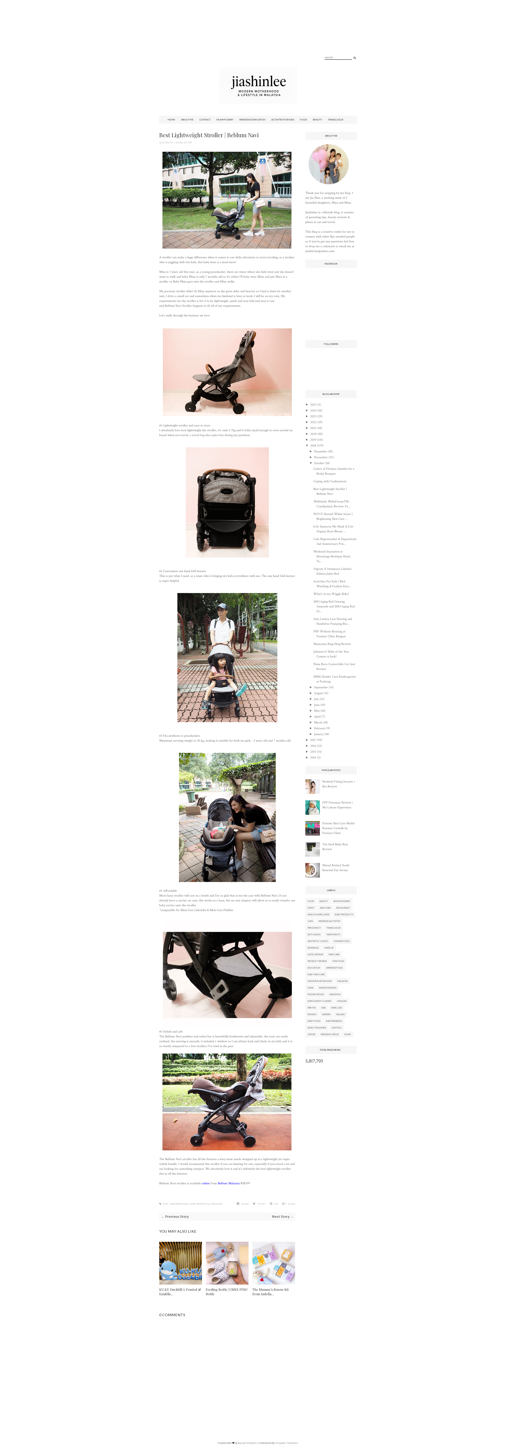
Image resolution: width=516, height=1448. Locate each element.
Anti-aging (314, 934)
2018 (313, 446)
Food (303, 119)
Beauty (317, 119)
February (320, 728)
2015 (313, 752)
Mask (311, 987)
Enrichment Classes (319, 1001)
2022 (313, 422)
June (317, 705)
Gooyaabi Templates (286, 1442)
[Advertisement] (258, 38)
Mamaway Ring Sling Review (332, 644)
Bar (323, 1007)
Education (314, 967)
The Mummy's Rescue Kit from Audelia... (270, 1291)
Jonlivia (341, 1001)
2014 (313, 757)
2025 (313, 405)
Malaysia (342, 981)
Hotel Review (315, 954)
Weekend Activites (329, 921)
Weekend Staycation (252, 119)
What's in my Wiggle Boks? (331, 594)
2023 (313, 416)
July (316, 699)
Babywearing (334, 1021)
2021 (313, 428)
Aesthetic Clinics (318, 941)
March (318, 722)
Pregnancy (314, 927)
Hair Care (334, 954)
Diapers (326, 1014)
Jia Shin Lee (168, 142)
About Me (187, 119)
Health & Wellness (318, 914)
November (321, 457)
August (318, 693)
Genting (337, 1027)
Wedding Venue (330, 1034)
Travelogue (335, 119)
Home (171, 119)
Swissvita (334, 994)
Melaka (340, 1014)
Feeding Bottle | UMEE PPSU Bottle (227, 1291)
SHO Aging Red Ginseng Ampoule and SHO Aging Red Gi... (334, 606)
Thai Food (338, 961)
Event (311, 907)
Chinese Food (342, 941)
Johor (311, 1034)
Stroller (216, 1203)
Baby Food (314, 1021)
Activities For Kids (282, 119)
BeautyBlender (317, 1027)
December (320, 451)
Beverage (313, 947)
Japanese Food (334, 967)
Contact (205, 119)
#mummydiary (179, 1203)
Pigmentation (316, 994)
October (319, 463)
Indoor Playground (320, 981)
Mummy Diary (224, 119)
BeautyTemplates (247, 1442)
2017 (313, 740)
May (317, 711)
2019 (313, 440)
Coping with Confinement (329, 481)
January (319, 734)
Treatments (333, 934)
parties (312, 1007)
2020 (313, 434)
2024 (313, 410)
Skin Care (325, 907)
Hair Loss (336, 1007)
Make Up (329, 947)
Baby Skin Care (316, 974)
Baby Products (199, 1203)
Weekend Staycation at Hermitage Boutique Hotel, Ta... (332, 556)
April (317, 717)
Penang (312, 1014)
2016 (313, 746)
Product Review (317, 961)
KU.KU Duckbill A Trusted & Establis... (180, 1291)
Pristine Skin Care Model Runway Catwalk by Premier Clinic (338, 828)
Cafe (310, 921)
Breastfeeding (328, 987)
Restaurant (343, 907)
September (321, 687)
